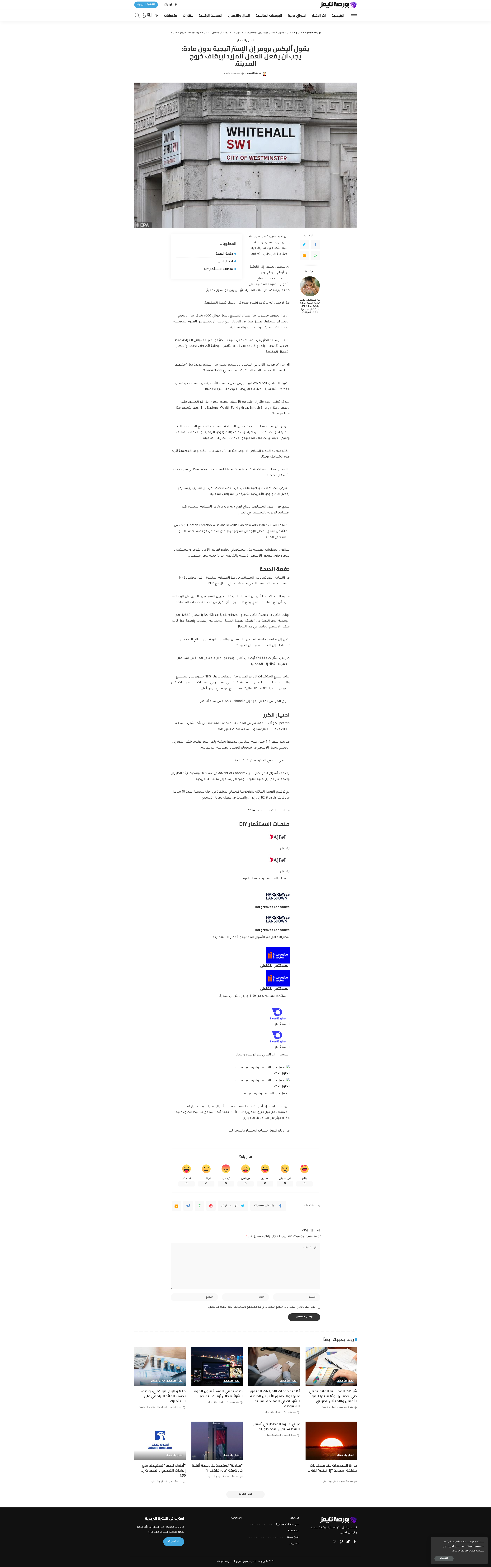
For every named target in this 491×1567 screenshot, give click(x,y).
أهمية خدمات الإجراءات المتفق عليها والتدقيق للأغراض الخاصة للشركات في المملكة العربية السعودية (275, 1398)
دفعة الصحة (224, 253)
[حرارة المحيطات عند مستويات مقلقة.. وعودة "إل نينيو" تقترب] (331, 1441)
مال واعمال (158, 1381)
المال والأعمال (245, 40)
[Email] (304, 255)
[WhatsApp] (315, 255)
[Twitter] (171, 5)
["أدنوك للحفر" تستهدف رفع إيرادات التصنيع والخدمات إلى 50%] (160, 1441)
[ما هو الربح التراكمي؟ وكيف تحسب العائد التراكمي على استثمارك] (160, 1366)
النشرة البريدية (146, 4)
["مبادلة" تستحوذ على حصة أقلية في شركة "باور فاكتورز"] (217, 1441)
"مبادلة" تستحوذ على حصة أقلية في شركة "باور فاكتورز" (217, 1468)
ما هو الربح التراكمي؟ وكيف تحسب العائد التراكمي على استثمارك (163, 1396)
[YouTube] (166, 5)
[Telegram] (188, 1206)
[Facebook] (175, 5)
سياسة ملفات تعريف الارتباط (468, 1551)
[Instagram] (335, 1542)
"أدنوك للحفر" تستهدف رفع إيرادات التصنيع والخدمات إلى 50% (162, 1470)
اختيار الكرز (225, 261)
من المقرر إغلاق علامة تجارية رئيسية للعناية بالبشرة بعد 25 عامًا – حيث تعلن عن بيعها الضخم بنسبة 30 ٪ (310, 306)
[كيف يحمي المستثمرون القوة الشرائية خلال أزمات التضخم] (217, 1366)
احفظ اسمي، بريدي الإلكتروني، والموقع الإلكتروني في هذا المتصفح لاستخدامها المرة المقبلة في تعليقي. (262, 1307)
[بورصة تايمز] (338, 5)
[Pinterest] (211, 1206)
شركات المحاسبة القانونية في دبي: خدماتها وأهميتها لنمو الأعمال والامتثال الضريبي (333, 1396)
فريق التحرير (254, 73)
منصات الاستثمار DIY (218, 269)
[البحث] (137, 15)
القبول (444, 1558)
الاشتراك (173, 1541)
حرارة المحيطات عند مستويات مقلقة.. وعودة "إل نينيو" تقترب (332, 1468)
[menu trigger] (352, 15)
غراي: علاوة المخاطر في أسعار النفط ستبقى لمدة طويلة (276, 1426)
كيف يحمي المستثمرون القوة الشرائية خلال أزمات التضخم (218, 1393)
